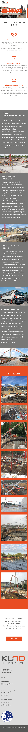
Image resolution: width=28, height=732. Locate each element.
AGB (21, 728)
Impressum (16, 728)
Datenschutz (10, 730)
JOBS (7, 728)
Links (11, 728)
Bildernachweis (18, 730)
